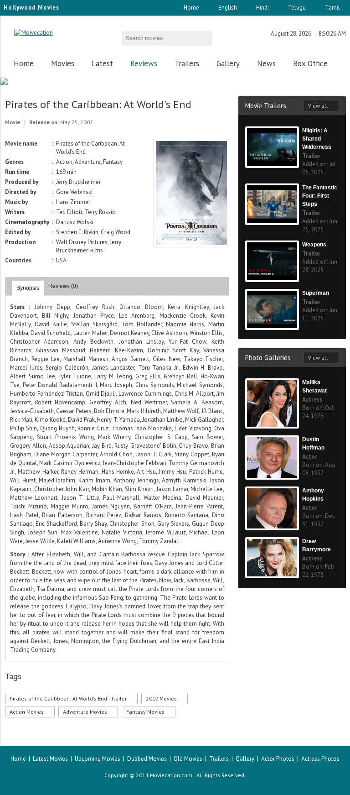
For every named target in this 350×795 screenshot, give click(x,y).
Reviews (143, 63)
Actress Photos (320, 759)
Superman (315, 293)
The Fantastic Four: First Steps (319, 195)
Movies (62, 63)
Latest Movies (50, 759)
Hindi (262, 7)
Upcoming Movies (97, 759)
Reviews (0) (63, 286)
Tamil (332, 7)
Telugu (297, 7)
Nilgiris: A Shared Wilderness (316, 138)
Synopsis (27, 288)
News (266, 63)
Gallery (228, 63)
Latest (102, 63)
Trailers (187, 63)
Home (191, 7)
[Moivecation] (33, 33)
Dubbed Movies (147, 759)
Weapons (314, 244)
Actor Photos (277, 759)
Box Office (310, 63)
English (227, 7)
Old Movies (188, 759)
